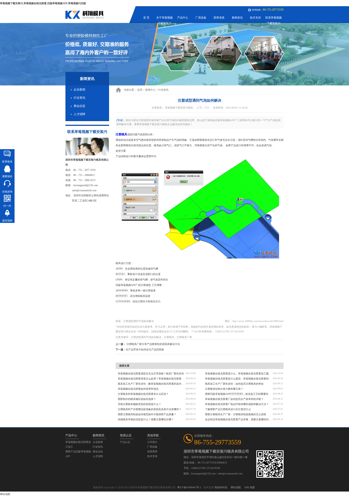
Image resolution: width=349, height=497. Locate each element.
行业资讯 (79, 97)
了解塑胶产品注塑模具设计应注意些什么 (228, 409)
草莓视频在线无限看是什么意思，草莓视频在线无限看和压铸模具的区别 (239, 378)
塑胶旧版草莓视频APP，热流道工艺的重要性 (236, 394)
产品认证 (125, 442)
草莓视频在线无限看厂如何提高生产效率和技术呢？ (234, 399)
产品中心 (182, 17)
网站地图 (236, 487)
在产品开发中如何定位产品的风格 (145, 349)
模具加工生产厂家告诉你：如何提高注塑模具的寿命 (234, 383)
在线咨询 (7, 191)
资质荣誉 (152, 451)
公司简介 (152, 442)
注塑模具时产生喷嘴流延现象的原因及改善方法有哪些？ (149, 409)
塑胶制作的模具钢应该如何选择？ (137, 399)
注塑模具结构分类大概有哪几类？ (224, 389)
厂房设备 (200, 17)
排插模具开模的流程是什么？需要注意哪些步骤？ (146, 419)
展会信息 (79, 105)
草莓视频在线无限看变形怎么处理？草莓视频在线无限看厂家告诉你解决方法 (151, 378)
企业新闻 (79, 89)
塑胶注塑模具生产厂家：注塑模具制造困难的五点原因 (235, 414)
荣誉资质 (219, 17)
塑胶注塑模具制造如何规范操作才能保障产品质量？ (147, 414)
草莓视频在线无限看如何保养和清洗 (138, 389)
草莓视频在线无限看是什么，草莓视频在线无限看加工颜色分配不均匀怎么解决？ (239, 373)
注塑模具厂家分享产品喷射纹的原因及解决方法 (153, 344)
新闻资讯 (237, 17)
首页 (139, 90)
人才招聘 (79, 114)
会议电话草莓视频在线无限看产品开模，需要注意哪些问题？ (239, 419)
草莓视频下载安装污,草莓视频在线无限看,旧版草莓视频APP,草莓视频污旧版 (43, 3)
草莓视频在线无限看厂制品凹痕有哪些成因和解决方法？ (237, 404)
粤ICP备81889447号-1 (189, 487)
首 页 (146, 17)
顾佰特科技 (221, 487)
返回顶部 (7, 220)
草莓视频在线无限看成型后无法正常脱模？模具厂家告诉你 (151, 373)
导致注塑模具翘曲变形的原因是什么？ (139, 404)
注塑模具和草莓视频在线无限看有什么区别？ (143, 394)
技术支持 (255, 17)
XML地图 (249, 487)
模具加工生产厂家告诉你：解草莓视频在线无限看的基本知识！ (151, 383)
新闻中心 (150, 90)
